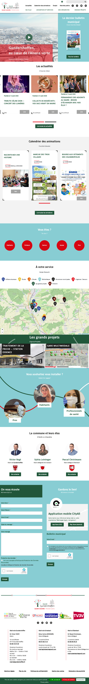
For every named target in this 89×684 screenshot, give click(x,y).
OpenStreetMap (85, 333)
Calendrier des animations (42, 5)
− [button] (2, 332)
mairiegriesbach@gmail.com (47, 649)
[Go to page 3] (50, 366)
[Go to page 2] (50, 121)
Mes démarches (64, 10)
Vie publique (36, 113)
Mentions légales (9, 671)
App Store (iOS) (57, 524)
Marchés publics (65, 5)
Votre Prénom (5, 510)
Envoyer (4, 579)
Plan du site (22, 671)
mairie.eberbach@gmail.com (76, 653)
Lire (24, 112)
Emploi (55, 5)
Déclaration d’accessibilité (77, 671)
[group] (16, 94)
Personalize (80, 679)
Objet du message (7, 524)
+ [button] (2, 329)
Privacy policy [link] (44, 682)
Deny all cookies (69, 679)
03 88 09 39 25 (72, 642)
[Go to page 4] (62, 366)
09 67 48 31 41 (43, 642)
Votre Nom (5, 503)
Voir (15, 191)
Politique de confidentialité (39, 671)
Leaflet (79, 333)
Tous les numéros (73, 57)
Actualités (28, 5)
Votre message (5, 532)
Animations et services (44, 10)
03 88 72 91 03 (14, 644)
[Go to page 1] (38, 121)
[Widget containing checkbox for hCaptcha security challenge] (14, 571)
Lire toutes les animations (44, 213)
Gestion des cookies (58, 671)
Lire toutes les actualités (44, 126)
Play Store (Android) (76, 524)
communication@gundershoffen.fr (57, 550)
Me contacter (15, 474)
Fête (5, 113)
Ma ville (28, 10)
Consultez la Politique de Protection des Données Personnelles (17, 565)
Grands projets (80, 10)
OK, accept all (55, 679)
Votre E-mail (5, 517)
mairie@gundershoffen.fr (17, 662)
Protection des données (8, 558)
